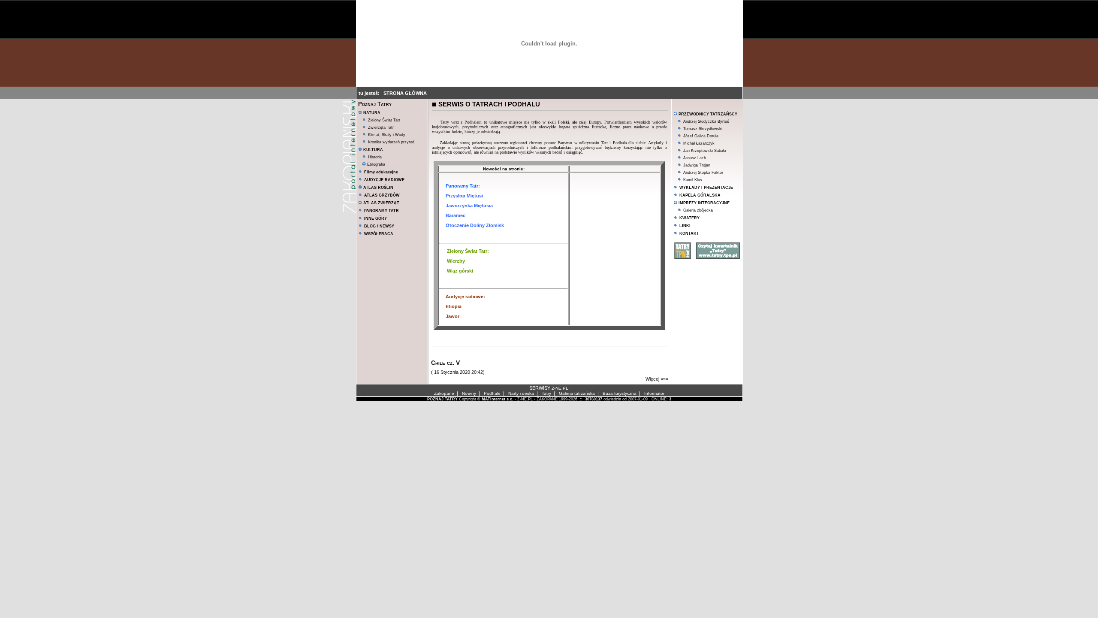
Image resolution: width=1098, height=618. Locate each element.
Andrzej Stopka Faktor (703, 172)
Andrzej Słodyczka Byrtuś (706, 121)
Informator (654, 393)
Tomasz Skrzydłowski (702, 129)
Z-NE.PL (560, 388)
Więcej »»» (657, 379)
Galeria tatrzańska (577, 393)
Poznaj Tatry (375, 104)
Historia (375, 157)
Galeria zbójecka (698, 210)
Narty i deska (521, 393)
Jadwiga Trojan (696, 165)
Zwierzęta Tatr (381, 127)
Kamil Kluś (692, 180)
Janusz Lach (694, 158)
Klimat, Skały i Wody (386, 135)
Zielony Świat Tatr (384, 120)
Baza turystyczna (619, 393)
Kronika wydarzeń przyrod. (392, 142)
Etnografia (375, 164)
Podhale (492, 393)
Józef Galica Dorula (700, 136)
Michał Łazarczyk (699, 143)
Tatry (546, 393)
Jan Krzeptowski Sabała (704, 150)
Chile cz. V (445, 362)
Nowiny (469, 393)
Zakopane (444, 393)
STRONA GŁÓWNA (405, 93)
